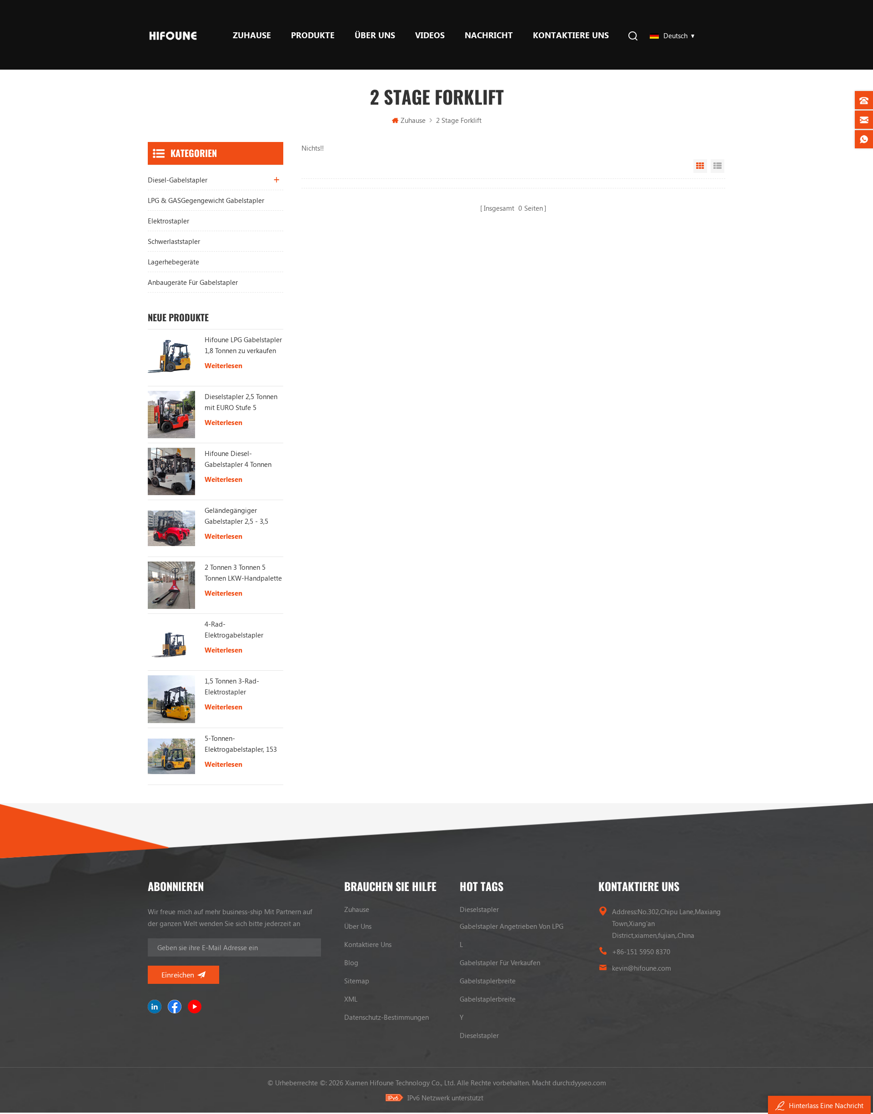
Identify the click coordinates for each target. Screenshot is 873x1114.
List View (717, 166)
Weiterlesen (223, 365)
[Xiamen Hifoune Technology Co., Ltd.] (173, 35)
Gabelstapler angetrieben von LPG (511, 926)
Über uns (375, 35)
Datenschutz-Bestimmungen (386, 1017)
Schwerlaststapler (174, 241)
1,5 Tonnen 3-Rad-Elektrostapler (232, 686)
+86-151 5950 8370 (641, 951)
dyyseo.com (588, 1082)
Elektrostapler (168, 220)
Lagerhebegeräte (173, 261)
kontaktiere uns (571, 35)
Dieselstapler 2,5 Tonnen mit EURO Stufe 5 (241, 402)
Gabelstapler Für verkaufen (500, 962)
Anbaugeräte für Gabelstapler (193, 282)
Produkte (313, 35)
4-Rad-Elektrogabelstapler (234, 629)
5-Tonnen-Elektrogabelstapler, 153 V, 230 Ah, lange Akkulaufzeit (241, 744)
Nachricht (489, 35)
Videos (430, 35)
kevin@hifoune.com (641, 967)
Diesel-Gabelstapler (177, 179)
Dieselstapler (479, 909)
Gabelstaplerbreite (488, 980)
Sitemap (356, 980)
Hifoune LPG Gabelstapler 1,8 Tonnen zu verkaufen (243, 345)
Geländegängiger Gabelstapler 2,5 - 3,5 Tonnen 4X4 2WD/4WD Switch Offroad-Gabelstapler (239, 516)
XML (350, 998)
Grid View (700, 166)
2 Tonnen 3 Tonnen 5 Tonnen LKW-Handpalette (243, 572)
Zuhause (252, 35)
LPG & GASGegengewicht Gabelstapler (206, 200)
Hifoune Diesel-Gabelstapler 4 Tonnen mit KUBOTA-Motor (238, 459)
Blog (351, 962)
